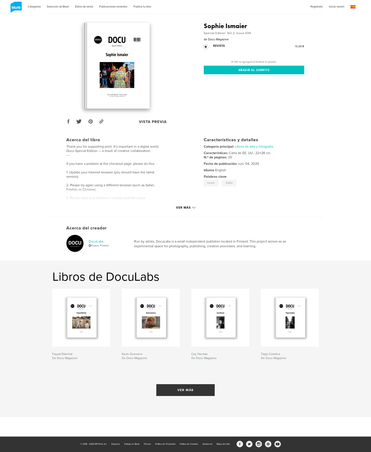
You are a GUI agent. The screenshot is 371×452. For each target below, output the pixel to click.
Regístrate (316, 6)
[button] (353, 7)
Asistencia (207, 444)
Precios (147, 444)
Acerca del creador (86, 228)
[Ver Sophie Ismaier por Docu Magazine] (116, 66)
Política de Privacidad (165, 444)
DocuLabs (96, 241)
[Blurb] (15, 8)
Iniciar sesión (336, 6)
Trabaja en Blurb (132, 444)
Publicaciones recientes (113, 6)
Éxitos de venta (84, 6)
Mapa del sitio (223, 444)
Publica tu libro (142, 6)
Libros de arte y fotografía (254, 146)
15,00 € (299, 46)
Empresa (115, 444)
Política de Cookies (189, 444)
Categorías (34, 6)
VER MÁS (185, 390)
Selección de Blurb (58, 6)
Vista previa (153, 121)
